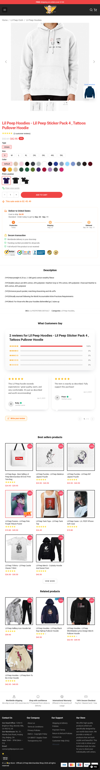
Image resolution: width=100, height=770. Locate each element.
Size (4, 151)
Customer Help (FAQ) (60, 741)
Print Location (8, 174)
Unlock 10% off (5, 758)
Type (4, 143)
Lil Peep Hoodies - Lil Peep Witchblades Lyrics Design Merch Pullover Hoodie (80, 631)
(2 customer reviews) (22, 134)
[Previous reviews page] (79, 419)
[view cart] (95, 9)
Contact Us (56, 737)
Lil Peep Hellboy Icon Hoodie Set (18, 628)
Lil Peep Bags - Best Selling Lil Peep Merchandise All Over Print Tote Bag (18, 476)
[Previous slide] (6, 61)
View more (50, 581)
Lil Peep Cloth (17, 20)
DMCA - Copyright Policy (37, 734)
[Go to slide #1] (36, 106)
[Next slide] (94, 61)
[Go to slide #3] (63, 106)
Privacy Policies (34, 730)
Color (4, 159)
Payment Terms (58, 730)
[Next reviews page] (92, 419)
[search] (91, 9)
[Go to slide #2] (50, 106)
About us (31, 723)
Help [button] (95, 767)
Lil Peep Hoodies (34, 20)
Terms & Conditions (35, 727)
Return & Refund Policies (62, 733)
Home (5, 20)
